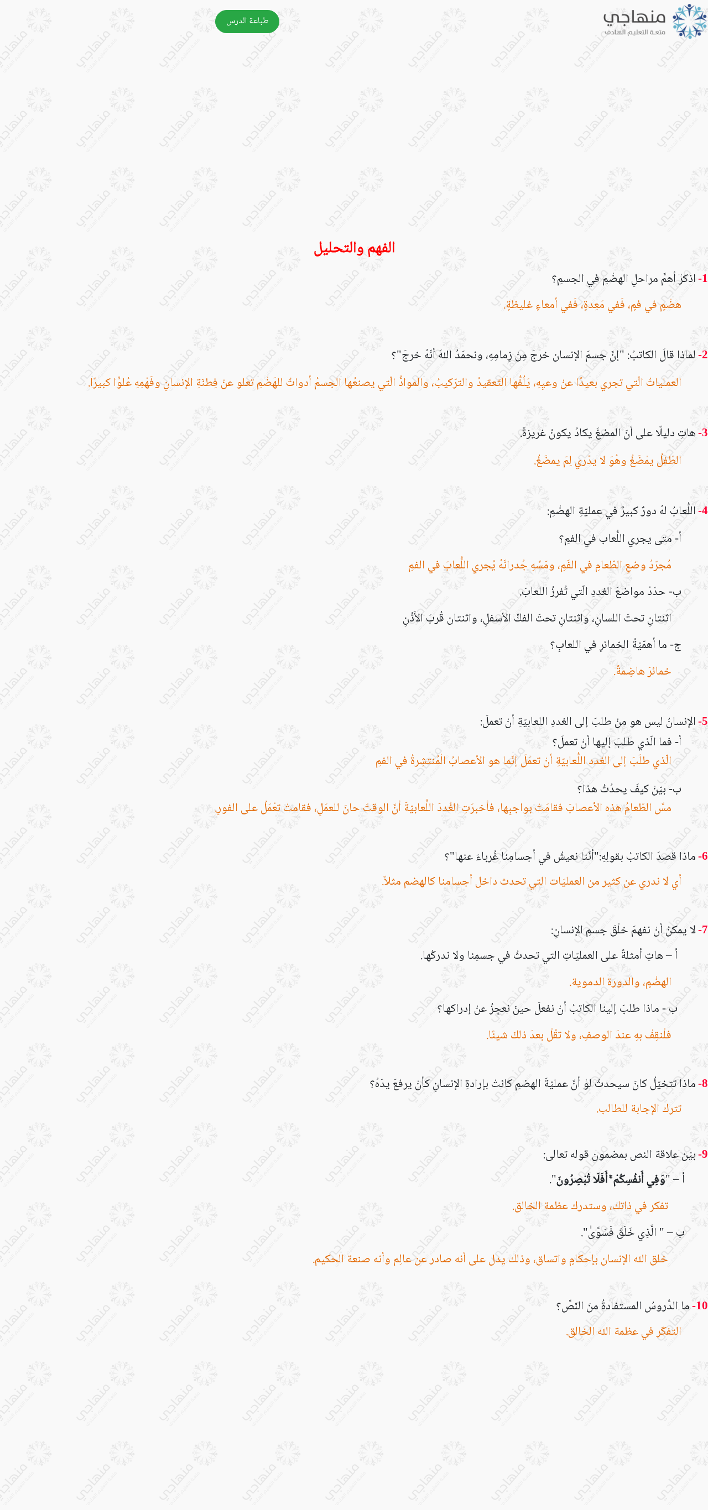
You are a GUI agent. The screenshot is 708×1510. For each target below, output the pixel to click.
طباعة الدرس (247, 21)
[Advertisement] (376, 146)
